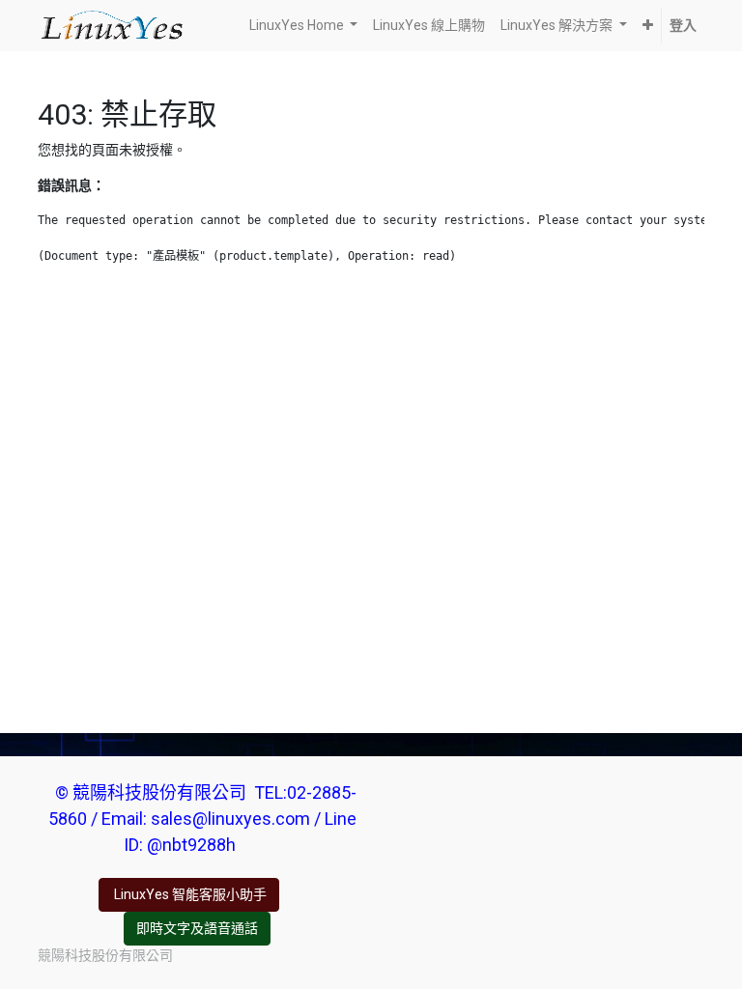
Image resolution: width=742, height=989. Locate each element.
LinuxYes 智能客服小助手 (189, 894)
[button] (648, 25)
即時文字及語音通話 (197, 928)
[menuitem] (429, 25)
